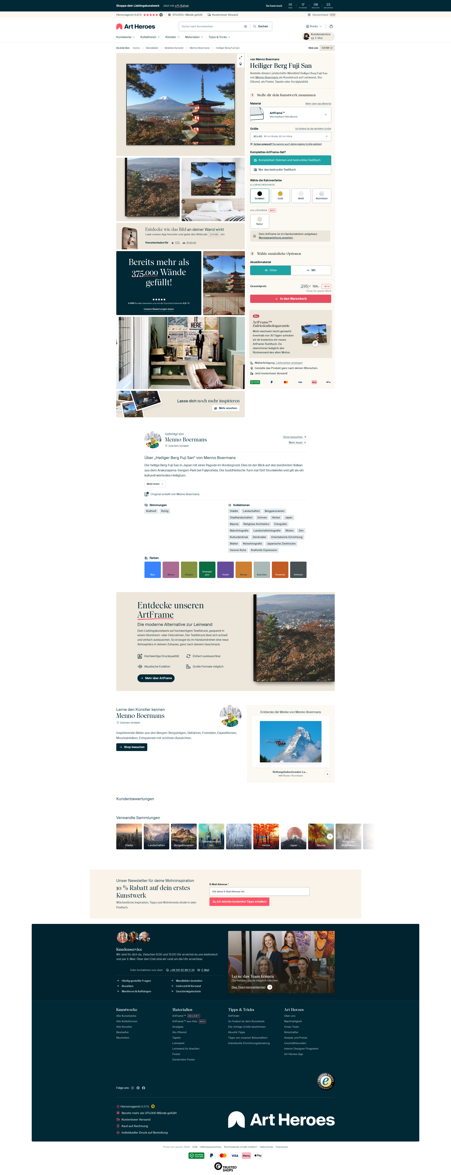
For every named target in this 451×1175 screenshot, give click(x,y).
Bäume (234, 524)
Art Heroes (294, 1009)
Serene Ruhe (238, 550)
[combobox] (210, 26)
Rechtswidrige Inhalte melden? (240, 1146)
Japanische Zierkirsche (281, 544)
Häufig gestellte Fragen (136, 981)
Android (191, 242)
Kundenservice (320, 34)
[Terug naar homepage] (135, 26)
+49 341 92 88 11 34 (182, 970)
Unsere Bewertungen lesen (159, 309)
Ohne (273, 270)
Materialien (192, 37)
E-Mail (319, 38)
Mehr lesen (296, 442)
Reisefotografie (252, 544)
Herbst (276, 517)
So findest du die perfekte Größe (313, 128)
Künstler (170, 37)
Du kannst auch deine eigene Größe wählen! (288, 144)
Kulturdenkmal (239, 537)
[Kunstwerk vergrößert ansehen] (240, 57)
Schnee (262, 517)
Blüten (290, 531)
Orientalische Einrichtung (286, 537)
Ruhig (164, 511)
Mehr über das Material (318, 103)
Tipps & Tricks (218, 37)
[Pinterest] (138, 1088)
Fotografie (280, 524)
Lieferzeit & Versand (188, 986)
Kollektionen (148, 37)
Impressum (282, 1146)
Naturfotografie (239, 531)
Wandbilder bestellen (189, 981)
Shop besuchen (293, 437)
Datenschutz (266, 1146)
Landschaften (251, 511)
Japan (288, 517)
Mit (313, 270)
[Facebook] (144, 1088)
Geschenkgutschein (188, 991)
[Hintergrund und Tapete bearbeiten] (240, 64)
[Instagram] (132, 1088)
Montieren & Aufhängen (136, 991)
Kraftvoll (151, 511)
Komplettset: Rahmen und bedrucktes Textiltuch (289, 160)
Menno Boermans (267, 59)
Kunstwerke (123, 37)
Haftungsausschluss (210, 1146)
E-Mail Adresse (219, 884)
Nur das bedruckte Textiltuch (277, 169)
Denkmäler (259, 537)
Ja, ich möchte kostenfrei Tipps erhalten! (239, 901)
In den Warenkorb (293, 299)
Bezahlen (127, 986)
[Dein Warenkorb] (331, 26)
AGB (194, 1146)
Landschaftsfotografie (267, 531)
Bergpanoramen (275, 511)
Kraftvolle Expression (264, 550)
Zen (301, 531)
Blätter (234, 544)
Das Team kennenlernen (248, 987)
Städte (234, 511)
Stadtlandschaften (241, 517)
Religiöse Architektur (256, 524)
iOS (177, 242)
